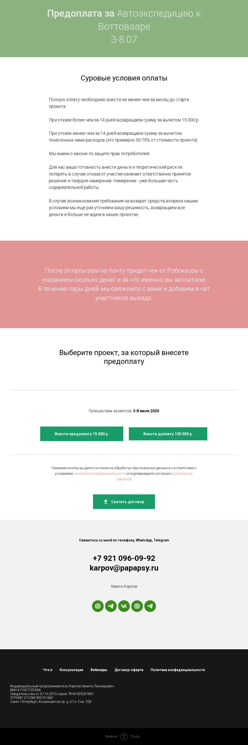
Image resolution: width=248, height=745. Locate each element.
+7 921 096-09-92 (124, 558)
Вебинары (99, 670)
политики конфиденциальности (100, 473)
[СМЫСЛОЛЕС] (98, 606)
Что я (47, 670)
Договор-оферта (129, 670)
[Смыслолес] (111, 606)
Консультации (71, 670)
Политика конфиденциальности (178, 670)
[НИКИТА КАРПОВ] (137, 606)
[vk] (124, 606)
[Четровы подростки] (150, 606)
